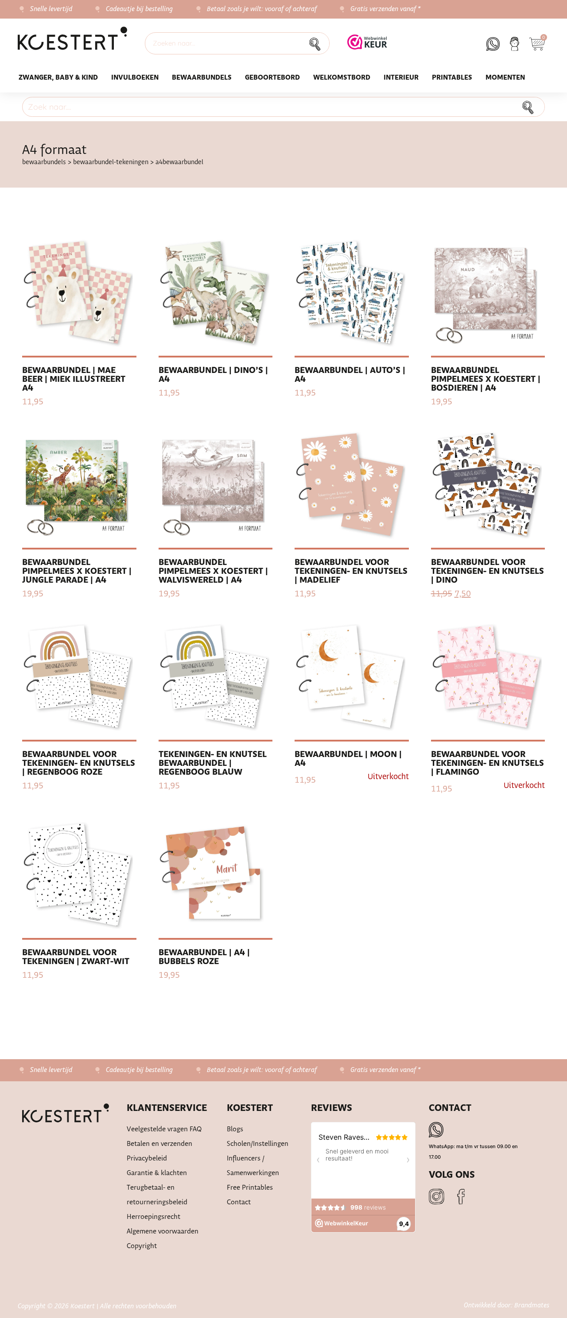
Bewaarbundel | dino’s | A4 (213, 375)
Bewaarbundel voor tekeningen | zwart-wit (75, 957)
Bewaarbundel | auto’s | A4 (350, 375)
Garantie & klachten (157, 1173)
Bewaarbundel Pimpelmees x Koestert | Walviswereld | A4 (213, 571)
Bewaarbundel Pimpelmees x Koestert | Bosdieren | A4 (485, 379)
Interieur (401, 77)
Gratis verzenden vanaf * (385, 9)
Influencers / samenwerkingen (253, 1165)
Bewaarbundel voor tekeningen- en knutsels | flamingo (487, 763)
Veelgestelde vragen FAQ (164, 1129)
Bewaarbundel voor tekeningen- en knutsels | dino (487, 571)
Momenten (505, 77)
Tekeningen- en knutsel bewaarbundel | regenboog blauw (213, 763)
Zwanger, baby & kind (58, 77)
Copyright (142, 1246)
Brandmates (531, 1305)
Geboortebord (272, 77)
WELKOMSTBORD (341, 77)
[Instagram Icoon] (436, 1196)
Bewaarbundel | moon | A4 (348, 759)
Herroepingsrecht (153, 1217)
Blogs (235, 1129)
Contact (239, 1202)
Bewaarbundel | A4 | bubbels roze (204, 957)
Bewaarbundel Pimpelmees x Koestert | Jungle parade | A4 (77, 571)
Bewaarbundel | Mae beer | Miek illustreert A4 (73, 379)
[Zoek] (317, 43)
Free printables (250, 1188)
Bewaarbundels (202, 77)
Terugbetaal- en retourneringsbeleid (157, 1195)
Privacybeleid (147, 1158)
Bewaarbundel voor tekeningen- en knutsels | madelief (351, 571)
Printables (452, 77)
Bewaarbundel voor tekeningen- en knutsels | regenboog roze (78, 763)
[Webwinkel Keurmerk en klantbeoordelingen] (367, 46)
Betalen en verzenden (159, 1144)
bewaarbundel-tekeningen (110, 162)
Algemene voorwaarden (162, 1231)
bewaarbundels (44, 162)
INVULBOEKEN (135, 77)
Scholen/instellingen (257, 1144)
